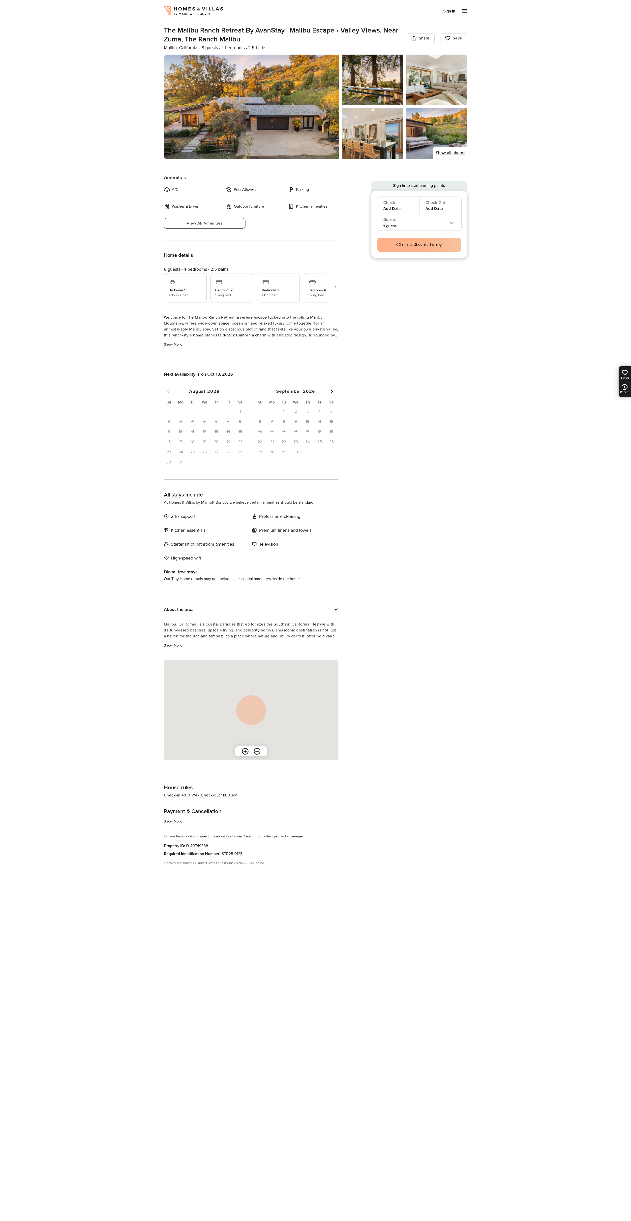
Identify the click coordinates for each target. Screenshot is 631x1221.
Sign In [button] (449, 11)
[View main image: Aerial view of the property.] (251, 107)
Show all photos (450, 152)
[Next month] (332, 391)
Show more (173, 344)
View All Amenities (204, 223)
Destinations (184, 863)
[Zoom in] (245, 751)
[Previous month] (168, 391)
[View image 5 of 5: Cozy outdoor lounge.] (436, 133)
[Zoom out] (257, 751)
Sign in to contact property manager (274, 836)
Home (168, 863)
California (226, 863)
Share (424, 38)
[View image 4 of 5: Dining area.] (372, 133)
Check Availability (419, 244)
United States (207, 863)
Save (457, 38)
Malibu (241, 863)
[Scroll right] (335, 287)
